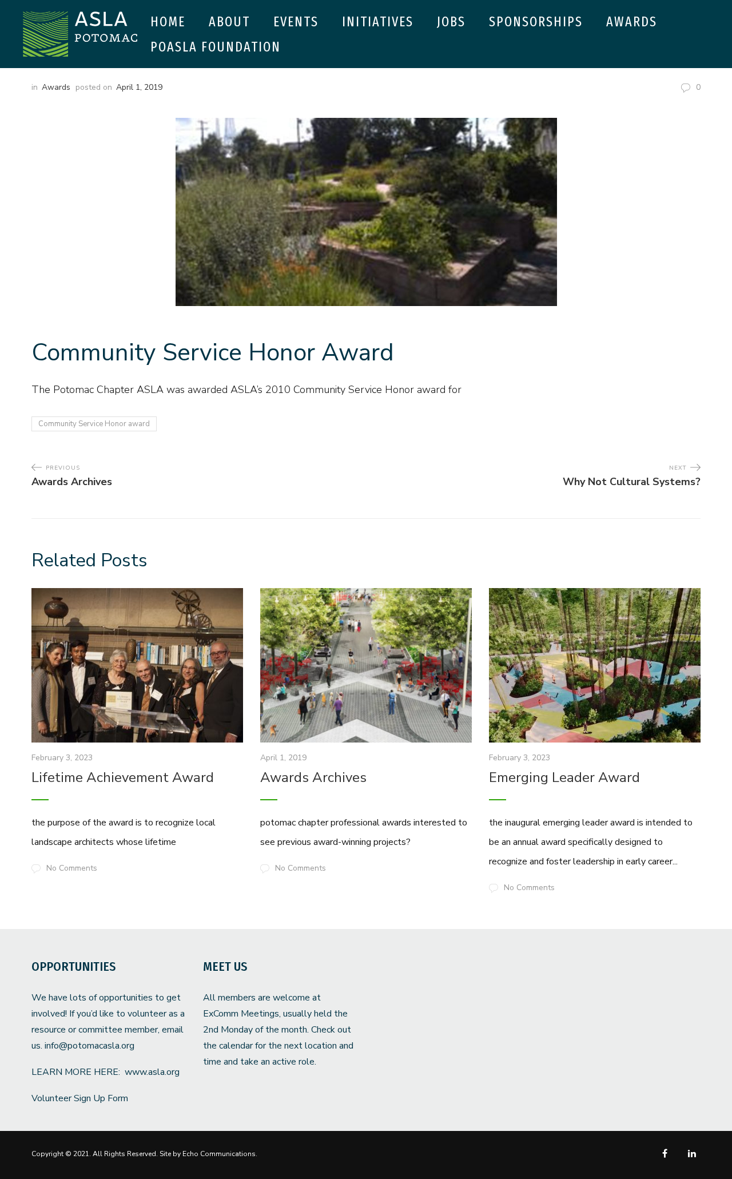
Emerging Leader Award (564, 777)
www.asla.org (152, 1072)
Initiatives (377, 22)
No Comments (71, 868)
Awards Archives (313, 777)
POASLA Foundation (215, 47)
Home (167, 22)
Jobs (451, 22)
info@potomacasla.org (89, 1045)
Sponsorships (536, 22)
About (229, 22)
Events (296, 22)
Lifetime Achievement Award (122, 777)
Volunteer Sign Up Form (79, 1098)
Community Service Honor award (94, 424)
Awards (631, 22)
